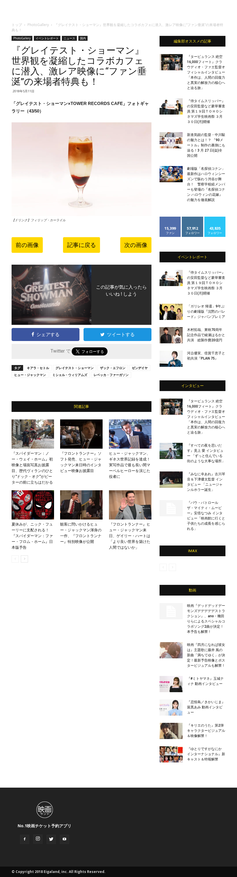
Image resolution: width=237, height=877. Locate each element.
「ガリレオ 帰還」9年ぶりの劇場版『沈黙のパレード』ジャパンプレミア (206, 311)
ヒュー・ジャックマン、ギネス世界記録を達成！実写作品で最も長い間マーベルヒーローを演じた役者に (129, 465)
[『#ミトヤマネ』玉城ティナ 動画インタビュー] (171, 684)
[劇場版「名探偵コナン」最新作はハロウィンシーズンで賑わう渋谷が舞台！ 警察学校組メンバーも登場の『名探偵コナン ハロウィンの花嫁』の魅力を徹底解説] (171, 174)
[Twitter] (51, 839)
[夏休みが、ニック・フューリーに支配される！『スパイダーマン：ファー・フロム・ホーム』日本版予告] (33, 504)
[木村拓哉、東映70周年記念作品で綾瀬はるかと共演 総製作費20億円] (171, 335)
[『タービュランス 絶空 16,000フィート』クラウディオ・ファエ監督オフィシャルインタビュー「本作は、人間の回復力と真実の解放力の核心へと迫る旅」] (171, 62)
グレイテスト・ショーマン (74, 368)
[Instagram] (37, 839)
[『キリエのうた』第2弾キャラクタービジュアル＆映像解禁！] (171, 731)
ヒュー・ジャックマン (30, 375)
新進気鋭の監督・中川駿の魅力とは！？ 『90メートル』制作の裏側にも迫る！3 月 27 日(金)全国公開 (206, 145)
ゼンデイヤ (140, 368)
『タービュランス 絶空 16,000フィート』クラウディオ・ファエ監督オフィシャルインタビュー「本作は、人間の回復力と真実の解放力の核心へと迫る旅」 (206, 72)
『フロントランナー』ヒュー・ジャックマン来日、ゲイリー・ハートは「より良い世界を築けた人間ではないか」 (129, 536)
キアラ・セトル (38, 368)
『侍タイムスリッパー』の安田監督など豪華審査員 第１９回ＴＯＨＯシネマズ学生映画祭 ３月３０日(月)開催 (206, 111)
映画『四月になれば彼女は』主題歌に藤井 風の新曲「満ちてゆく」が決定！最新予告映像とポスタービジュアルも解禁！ (206, 655)
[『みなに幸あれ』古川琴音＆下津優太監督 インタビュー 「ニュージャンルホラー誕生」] (171, 479)
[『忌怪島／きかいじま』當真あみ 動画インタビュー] (171, 707)
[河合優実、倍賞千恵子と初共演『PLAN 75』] (171, 359)
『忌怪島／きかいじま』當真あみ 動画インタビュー (206, 707)
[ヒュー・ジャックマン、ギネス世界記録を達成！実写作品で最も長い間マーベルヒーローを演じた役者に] (130, 434)
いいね (170, 219)
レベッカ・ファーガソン (111, 375)
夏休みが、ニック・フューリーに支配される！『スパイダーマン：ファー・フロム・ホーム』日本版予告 (32, 536)
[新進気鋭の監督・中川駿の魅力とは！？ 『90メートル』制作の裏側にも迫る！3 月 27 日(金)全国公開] (171, 140)
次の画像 (135, 245)
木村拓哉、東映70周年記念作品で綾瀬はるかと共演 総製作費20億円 (206, 335)
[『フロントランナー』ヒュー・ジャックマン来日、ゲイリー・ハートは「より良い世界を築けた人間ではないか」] (130, 504)
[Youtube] (64, 839)
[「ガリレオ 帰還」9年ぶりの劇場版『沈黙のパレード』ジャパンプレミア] (171, 312)
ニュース (69, 38)
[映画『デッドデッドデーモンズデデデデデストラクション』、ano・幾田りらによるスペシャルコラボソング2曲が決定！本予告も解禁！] (171, 611)
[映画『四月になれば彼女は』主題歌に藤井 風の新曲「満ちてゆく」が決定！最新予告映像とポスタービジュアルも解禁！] (171, 650)
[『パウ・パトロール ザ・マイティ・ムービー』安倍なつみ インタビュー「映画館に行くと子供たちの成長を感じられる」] (171, 508)
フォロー (192, 219)
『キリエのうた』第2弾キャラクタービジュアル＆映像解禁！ (206, 730)
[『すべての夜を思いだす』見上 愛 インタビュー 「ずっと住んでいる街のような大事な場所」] (171, 451)
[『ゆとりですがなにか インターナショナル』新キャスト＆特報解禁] (171, 754)
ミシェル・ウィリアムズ (69, 375)
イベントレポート (47, 38)
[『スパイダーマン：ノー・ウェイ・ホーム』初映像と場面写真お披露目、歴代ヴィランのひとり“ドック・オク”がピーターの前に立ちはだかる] (33, 434)
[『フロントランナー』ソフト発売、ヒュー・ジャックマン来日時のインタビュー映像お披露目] (81, 434)
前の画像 (27, 245)
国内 (83, 38)
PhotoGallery (38, 24)
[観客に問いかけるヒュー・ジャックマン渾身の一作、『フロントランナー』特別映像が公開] (81, 504)
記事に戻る (81, 245)
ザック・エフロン (112, 368)
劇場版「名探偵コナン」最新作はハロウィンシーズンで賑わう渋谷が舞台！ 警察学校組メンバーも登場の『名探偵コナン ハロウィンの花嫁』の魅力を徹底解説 (206, 184)
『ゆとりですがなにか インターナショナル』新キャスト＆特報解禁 (206, 754)
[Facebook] (24, 839)
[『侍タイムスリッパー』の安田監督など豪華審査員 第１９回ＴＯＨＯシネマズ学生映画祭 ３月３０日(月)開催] (171, 106)
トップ (17, 24)
